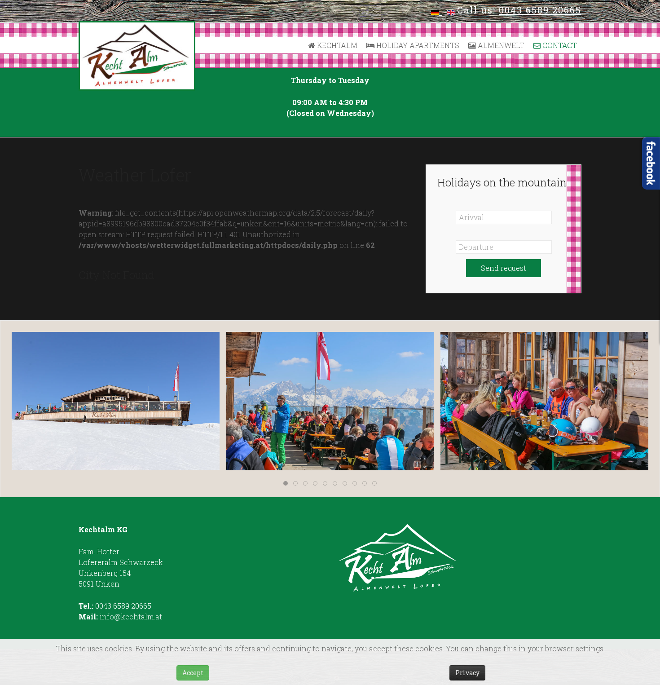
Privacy (467, 672)
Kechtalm (336, 45)
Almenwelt (500, 45)
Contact (559, 45)
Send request (503, 268)
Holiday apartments (416, 45)
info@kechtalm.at (131, 616)
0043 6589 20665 (540, 10)
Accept (192, 672)
